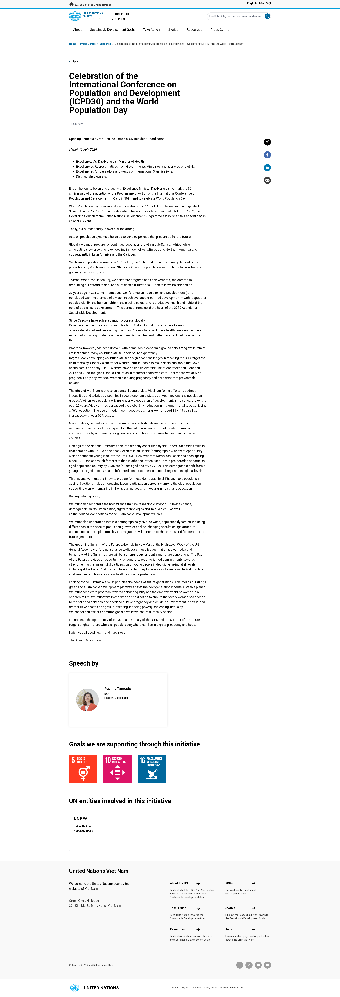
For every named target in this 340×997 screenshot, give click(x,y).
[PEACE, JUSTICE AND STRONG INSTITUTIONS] (153, 769)
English (252, 3)
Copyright (184, 988)
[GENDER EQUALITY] (84, 769)
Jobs (228, 929)
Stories (230, 908)
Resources (177, 929)
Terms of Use (236, 988)
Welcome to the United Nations (93, 5)
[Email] (267, 180)
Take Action (178, 908)
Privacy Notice (210, 988)
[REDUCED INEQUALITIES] (118, 769)
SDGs (229, 883)
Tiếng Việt (265, 3)
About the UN (179, 883)
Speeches (105, 43)
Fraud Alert (196, 988)
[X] (267, 142)
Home (72, 43)
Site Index (223, 988)
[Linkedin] (267, 167)
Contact (174, 988)
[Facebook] (267, 154)
